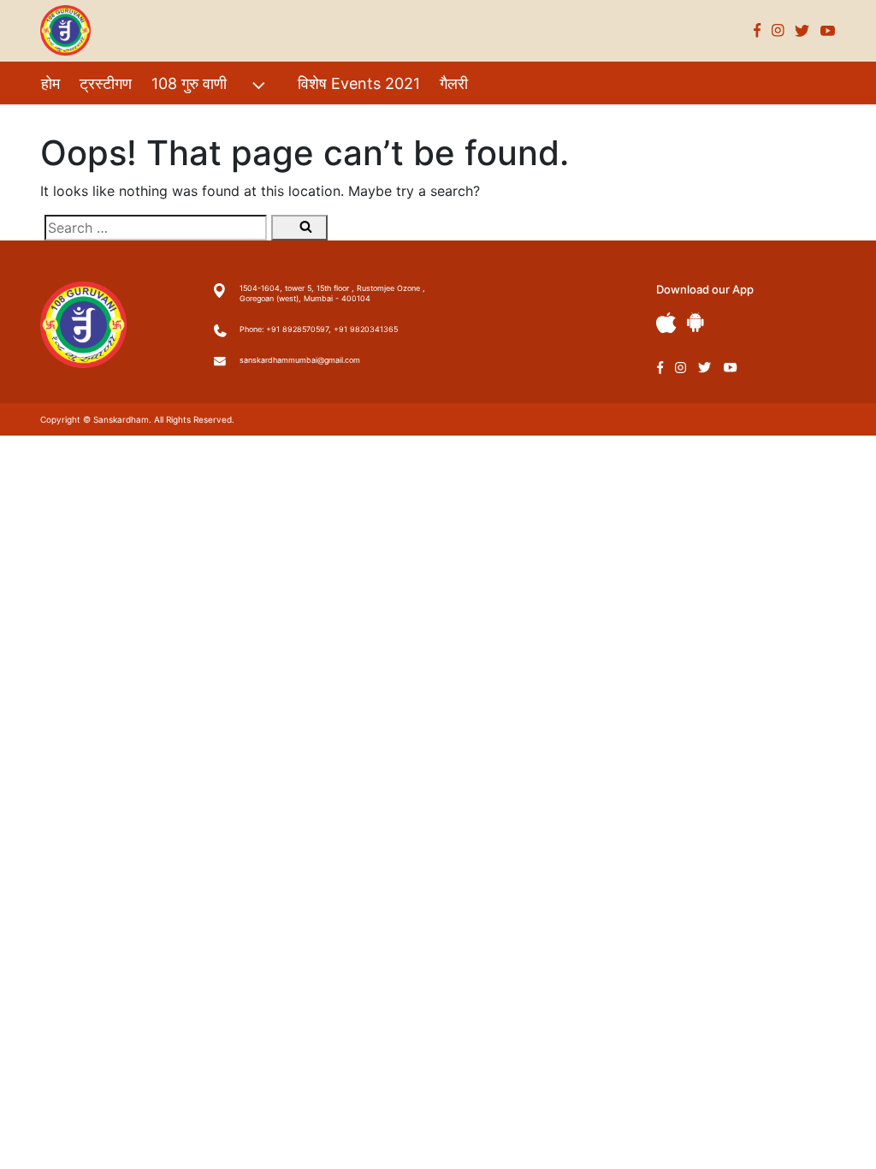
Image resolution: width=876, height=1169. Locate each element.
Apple (666, 323)
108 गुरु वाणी (189, 83)
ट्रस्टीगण (106, 83)
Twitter (802, 30)
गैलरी (454, 83)
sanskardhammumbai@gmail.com (300, 360)
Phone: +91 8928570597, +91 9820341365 (319, 329)
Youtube (828, 30)
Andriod (695, 322)
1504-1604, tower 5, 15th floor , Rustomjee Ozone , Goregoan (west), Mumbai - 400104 (332, 293)
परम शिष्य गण (78, 120)
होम (50, 83)
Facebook (757, 30)
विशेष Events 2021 (359, 83)
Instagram (778, 30)
